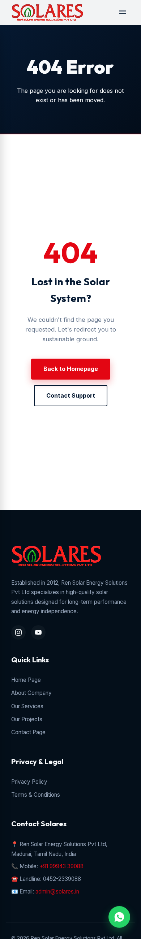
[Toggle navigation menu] (122, 12)
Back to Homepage (70, 368)
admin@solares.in (57, 891)
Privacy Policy (29, 781)
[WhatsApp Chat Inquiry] (119, 917)
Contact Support (70, 395)
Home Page (26, 679)
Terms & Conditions (35, 794)
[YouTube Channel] (38, 632)
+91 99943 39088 (61, 866)
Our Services (27, 706)
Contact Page (28, 732)
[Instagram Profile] (18, 632)
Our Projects (26, 719)
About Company (31, 692)
